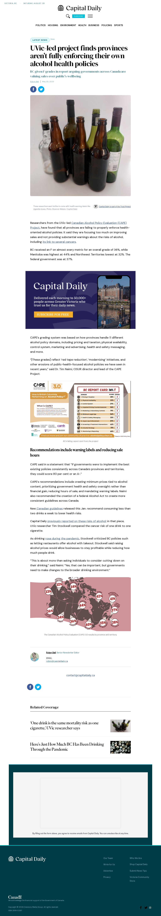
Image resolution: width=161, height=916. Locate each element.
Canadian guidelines (49, 508)
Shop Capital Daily (138, 864)
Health (82, 25)
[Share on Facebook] (33, 89)
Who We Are (136, 858)
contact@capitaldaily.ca (80, 675)
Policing (107, 25)
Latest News (40, 40)
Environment (68, 25)
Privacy (107, 877)
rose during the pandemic (62, 538)
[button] (90, 16)
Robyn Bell (34, 81)
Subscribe (78, 16)
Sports (118, 25)
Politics (41, 25)
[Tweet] (41, 89)
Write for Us (109, 864)
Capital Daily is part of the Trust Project (115, 206)
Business (94, 25)
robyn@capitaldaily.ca (57, 661)
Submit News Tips (138, 870)
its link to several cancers (59, 242)
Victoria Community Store (139, 879)
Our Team (108, 858)
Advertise (108, 870)
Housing (53, 25)
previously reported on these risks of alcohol (76, 521)
